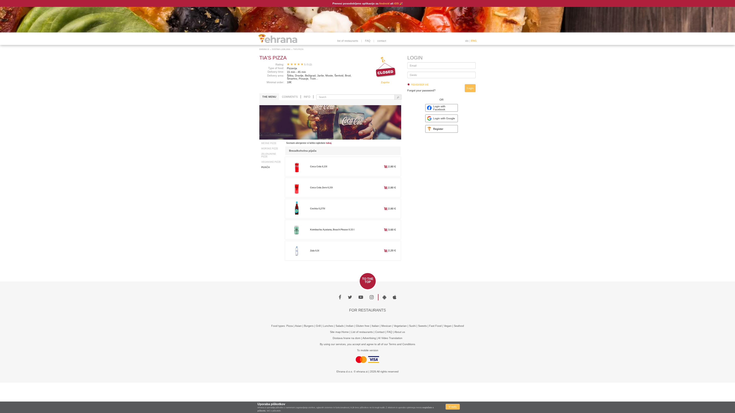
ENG (474, 40)
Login (470, 88)
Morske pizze (269, 148)
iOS (396, 3)
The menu (269, 96)
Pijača (265, 167)
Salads (340, 325)
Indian (350, 325)
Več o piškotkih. (274, 411)
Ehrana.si (264, 49)
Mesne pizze (268, 143)
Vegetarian (400, 325)
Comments (290, 96)
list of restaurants (347, 40)
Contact (380, 331)
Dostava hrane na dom (346, 338)
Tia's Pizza (298, 49)
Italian (375, 325)
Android (384, 3)
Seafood (459, 325)
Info (307, 96)
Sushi (412, 325)
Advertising (369, 338)
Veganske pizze (271, 162)
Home (345, 331)
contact (381, 40)
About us (399, 331)
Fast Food (435, 325)
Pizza (289, 325)
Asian (298, 325)
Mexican (386, 325)
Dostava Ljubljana (281, 49)
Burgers (309, 325)
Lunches (328, 325)
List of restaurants (362, 331)
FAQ (367, 40)
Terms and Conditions (402, 344)
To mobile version (367, 350)
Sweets (422, 325)
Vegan (448, 325)
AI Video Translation (390, 338)
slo (467, 40)
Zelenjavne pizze (268, 155)
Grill (318, 325)
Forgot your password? (421, 90)
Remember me (420, 84)
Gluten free (362, 325)
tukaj (328, 143)
